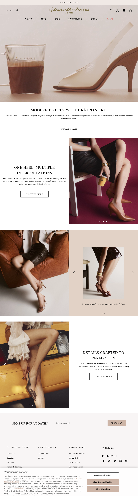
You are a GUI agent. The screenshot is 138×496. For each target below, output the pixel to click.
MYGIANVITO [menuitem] (75, 19)
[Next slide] (132, 181)
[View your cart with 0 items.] (130, 10)
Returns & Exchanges (15, 466)
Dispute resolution (76, 466)
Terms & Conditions (76, 453)
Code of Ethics (43, 453)
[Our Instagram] (120, 461)
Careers (41, 458)
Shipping (10, 458)
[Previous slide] (74, 181)
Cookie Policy (74, 462)
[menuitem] (110, 19)
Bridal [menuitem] (94, 19)
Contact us (11, 453)
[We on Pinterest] (109, 461)
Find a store (109, 448)
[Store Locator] (17, 10)
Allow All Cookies (103, 489)
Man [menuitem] (43, 19)
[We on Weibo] (126, 461)
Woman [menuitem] (29, 19)
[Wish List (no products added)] (124, 10)
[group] (103, 181)
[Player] (6, 99)
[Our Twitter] (114, 461)
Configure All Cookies (102, 475)
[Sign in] (117, 10)
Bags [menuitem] (57, 19)
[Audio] (132, 99)
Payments (10, 462)
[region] (69, 482)
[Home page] (69, 10)
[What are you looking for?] (111, 10)
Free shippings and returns (69, 2)
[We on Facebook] (103, 461)
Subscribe (116, 423)
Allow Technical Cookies (102, 482)
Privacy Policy (74, 458)
